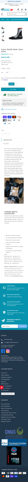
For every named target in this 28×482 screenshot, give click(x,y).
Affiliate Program (5, 421)
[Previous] (8, 34)
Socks (21, 104)
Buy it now (13, 89)
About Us (3, 381)
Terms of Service (5, 388)
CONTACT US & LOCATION (14, 1)
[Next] (23, 34)
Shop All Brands (5, 404)
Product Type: (4, 60)
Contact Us (4, 373)
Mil (12, 104)
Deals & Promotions (6, 408)
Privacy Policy (5, 390)
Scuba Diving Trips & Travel (8, 412)
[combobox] (17, 14)
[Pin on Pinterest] (9, 133)
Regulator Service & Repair (8, 417)
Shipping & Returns (6, 377)
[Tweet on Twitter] (5, 133)
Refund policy (5, 383)
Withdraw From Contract (8, 393)
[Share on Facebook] (2, 133)
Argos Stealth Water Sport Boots (18, 19)
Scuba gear (16, 104)
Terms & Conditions (6, 386)
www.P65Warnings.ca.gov (17, 275)
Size (2, 72)
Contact (4, 335)
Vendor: (3, 64)
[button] (4, 54)
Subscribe (22, 326)
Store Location (5, 375)
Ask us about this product (10, 109)
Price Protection (5, 379)
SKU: (2, 62)
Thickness (3, 68)
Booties (8, 103)
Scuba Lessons (5, 410)
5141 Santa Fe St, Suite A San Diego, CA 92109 (8, 346)
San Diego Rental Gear (7, 415)
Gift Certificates (5, 406)
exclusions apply (14, 5)
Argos (7, 19)
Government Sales (6, 419)
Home (2, 19)
